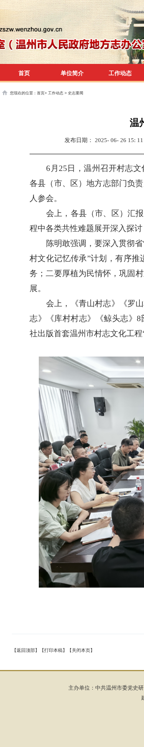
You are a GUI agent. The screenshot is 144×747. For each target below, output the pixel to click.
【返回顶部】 (26, 650)
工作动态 (56, 93)
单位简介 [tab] (72, 73)
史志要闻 (75, 93)
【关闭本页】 (81, 650)
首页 (24, 73)
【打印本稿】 (53, 650)
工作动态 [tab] (120, 73)
